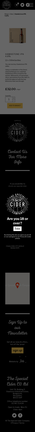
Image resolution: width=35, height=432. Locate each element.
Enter (17, 229)
